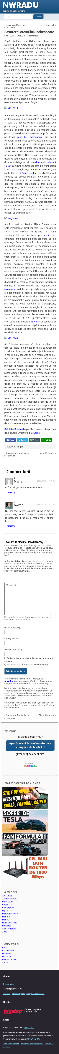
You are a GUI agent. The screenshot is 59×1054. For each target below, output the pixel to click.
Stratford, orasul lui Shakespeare (29, 32)
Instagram (25, 994)
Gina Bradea (8, 907)
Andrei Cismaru (9, 898)
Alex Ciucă (7, 895)
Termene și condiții (11, 1044)
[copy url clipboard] (46, 440)
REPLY (10, 493)
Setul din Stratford (14, 429)
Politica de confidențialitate (32, 1044)
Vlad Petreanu (9, 929)
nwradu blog (29, 1028)
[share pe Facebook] (10, 440)
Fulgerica (6, 953)
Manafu (6, 916)
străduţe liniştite (27, 173)
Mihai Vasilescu (9, 922)
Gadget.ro (7, 904)
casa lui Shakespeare (30, 137)
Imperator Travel (10, 913)
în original (36, 321)
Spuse (5, 962)
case (14, 169)
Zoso (4, 932)
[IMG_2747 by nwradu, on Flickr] (11, 338)
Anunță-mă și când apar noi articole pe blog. (28, 664)
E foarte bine (8, 950)
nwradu (19, 505)
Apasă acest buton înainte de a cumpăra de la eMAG (30, 745)
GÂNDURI (21, 36)
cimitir (47, 235)
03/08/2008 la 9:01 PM (46, 505)
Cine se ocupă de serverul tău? (33, 1010)
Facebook (16, 994)
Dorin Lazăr (7, 901)
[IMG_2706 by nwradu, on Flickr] (11, 218)
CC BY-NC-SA (33, 1039)
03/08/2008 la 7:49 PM (46, 481)
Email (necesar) (11, 638)
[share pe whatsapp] (34, 440)
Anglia (36, 432)
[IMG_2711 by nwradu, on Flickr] (11, 108)
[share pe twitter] (22, 440)
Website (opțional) (13, 649)
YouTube (6, 994)
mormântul (9, 289)
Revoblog (6, 926)
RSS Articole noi (37, 994)
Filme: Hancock (47, 25)
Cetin (4, 947)
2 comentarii (33, 36)
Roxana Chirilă (9, 959)
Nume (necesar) (12, 627)
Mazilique (6, 956)
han (38, 162)
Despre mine (8, 984)
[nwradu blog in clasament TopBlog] (30, 765)
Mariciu (5, 919)
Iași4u (5, 910)
